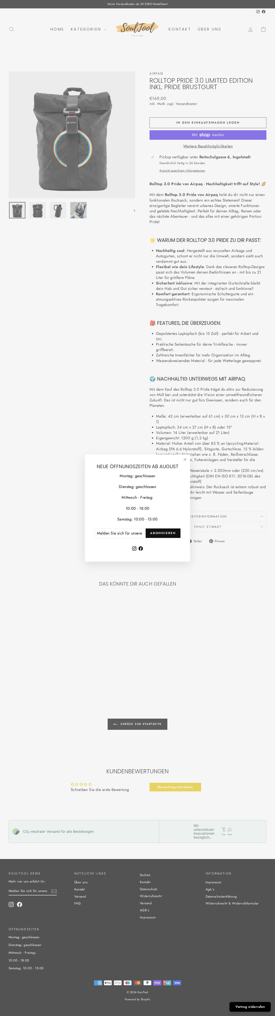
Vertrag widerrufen (250, 1006)
